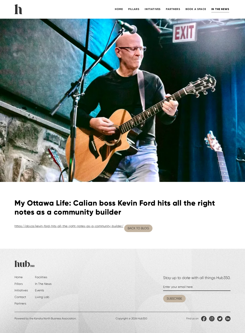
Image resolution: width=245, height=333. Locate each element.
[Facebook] (203, 318)
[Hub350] (18, 8)
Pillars (133, 9)
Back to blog (138, 228)
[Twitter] (219, 318)
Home (119, 9)
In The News (220, 9)
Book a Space (196, 9)
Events (39, 290)
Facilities (41, 277)
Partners (173, 9)
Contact (20, 297)
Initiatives (152, 9)
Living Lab (42, 297)
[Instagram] (211, 318)
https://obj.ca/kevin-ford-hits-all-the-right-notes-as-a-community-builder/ (68, 226)
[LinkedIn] (227, 318)
